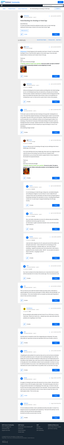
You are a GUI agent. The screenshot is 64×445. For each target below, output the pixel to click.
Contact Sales (21, 432)
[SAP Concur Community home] (6, 2)
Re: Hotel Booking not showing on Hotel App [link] (40, 8)
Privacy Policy (4, 437)
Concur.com (20, 428)
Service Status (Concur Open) (54, 426)
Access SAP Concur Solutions (24, 426)
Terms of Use (9, 437)
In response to (27, 87)
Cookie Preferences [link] (31, 437)
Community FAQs (5, 428)
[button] (49, 16)
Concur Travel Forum (22, 8)
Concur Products (21, 430)
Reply (56, 34)
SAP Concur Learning (52, 428)
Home (4, 8)
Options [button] (58, 8)
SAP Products (40, 428)
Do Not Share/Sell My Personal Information (19, 437)
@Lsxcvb (25, 146)
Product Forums (11, 8)
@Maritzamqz (23, 51)
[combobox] (53, 5)
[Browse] (2, 5)
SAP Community (40, 430)
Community (16, 2)
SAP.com (38, 426)
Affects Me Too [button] (24, 30)
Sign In (60, 2)
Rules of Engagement (6, 426)
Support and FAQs (6, 430)
